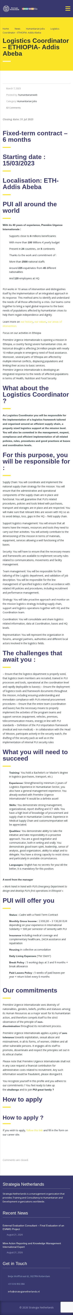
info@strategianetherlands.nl (24, 1291)
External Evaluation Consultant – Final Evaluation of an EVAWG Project (33, 1227)
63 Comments (13, 107)
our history (27, 321)
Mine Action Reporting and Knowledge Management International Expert (32, 1245)
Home (6, 28)
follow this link (34, 1130)
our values (40, 321)
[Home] (20, 8)
